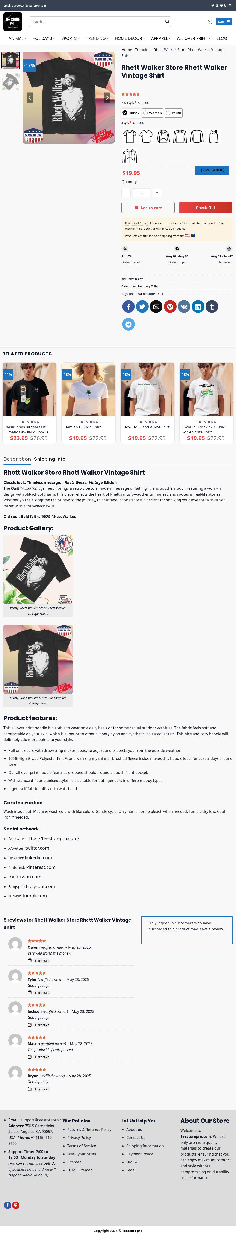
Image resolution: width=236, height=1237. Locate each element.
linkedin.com (38, 857)
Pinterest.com (41, 867)
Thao (159, 294)
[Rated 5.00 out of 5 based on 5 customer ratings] (177, 94)
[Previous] (30, 97)
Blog (221, 38)
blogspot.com (40, 886)
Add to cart (151, 207)
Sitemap (74, 1161)
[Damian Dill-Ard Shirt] (88, 389)
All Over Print (192, 38)
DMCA (131, 1161)
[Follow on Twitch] (225, 5)
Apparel (159, 38)
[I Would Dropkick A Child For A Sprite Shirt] (206, 389)
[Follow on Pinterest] (221, 5)
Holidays (42, 38)
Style (126, 122)
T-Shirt (155, 286)
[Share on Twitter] (142, 306)
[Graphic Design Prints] (12, 21)
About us (134, 1129)
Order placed (130, 262)
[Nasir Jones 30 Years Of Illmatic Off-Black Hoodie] (29, 389)
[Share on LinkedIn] (198, 306)
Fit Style (128, 102)
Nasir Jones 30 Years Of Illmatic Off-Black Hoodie (26, 429)
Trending (96, 38)
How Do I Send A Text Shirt (146, 427)
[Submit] (167, 22)
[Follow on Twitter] (212, 5)
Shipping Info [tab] (49, 459)
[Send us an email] (217, 5)
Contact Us (135, 1137)
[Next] (107, 97)
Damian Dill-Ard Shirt (82, 427)
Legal (131, 1170)
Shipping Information (145, 1145)
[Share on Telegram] (128, 324)
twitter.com (37, 848)
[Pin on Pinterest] (170, 306)
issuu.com (30, 877)
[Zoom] (28, 138)
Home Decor (128, 38)
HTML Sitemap (80, 1170)
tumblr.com (35, 896)
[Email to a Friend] (156, 306)
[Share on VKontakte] (184, 306)
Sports (69, 38)
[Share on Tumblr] (212, 306)
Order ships (177, 262)
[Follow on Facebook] (7, 1205)
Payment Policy (139, 1153)
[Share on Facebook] (128, 306)
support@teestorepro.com (44, 1119)
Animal (16, 38)
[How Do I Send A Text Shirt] (147, 389)
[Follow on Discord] (230, 5)
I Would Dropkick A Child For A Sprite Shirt (203, 429)
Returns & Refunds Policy (89, 1129)
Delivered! (225, 262)
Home (126, 49)
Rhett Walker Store (142, 294)
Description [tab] (17, 459)
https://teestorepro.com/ (53, 838)
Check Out (205, 207)
